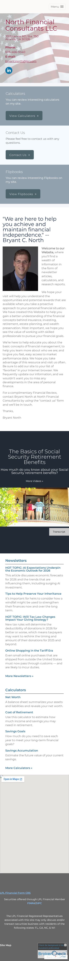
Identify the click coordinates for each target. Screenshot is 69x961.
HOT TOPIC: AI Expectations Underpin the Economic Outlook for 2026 (33, 569)
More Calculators (18, 768)
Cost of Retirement (19, 712)
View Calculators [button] (22, 116)
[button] (57, 7)
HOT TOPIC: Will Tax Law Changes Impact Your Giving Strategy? (30, 618)
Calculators (15, 690)
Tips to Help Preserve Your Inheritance (33, 593)
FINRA (31, 903)
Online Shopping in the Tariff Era (29, 650)
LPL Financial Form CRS (15, 892)
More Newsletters (19, 676)
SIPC (39, 903)
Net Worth (13, 697)
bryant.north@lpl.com (20, 61)
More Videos (34, 481)
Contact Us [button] (18, 155)
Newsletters (16, 560)
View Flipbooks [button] (21, 194)
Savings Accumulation (21, 750)
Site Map (5, 945)
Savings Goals (15, 731)
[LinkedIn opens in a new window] (8, 71)
